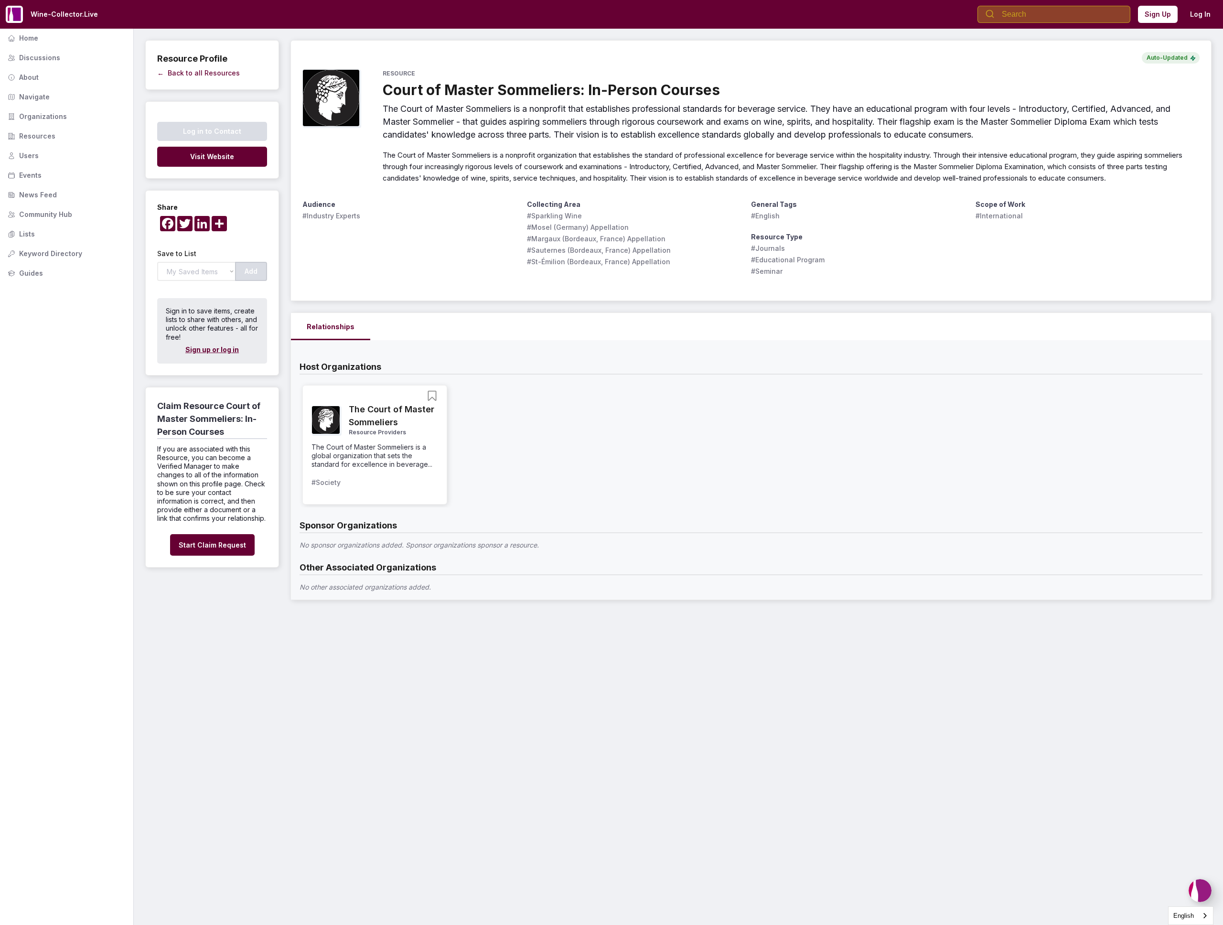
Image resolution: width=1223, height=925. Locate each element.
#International (999, 216)
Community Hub (39, 214)
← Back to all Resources (198, 73)
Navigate (28, 97)
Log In (1200, 14)
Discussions (33, 58)
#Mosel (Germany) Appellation (578, 227)
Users (22, 155)
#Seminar (767, 271)
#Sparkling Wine (554, 216)
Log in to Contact (212, 131)
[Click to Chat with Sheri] (1200, 890)
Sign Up (1158, 14)
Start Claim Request (212, 545)
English (1183, 915)
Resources (30, 136)
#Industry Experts (331, 216)
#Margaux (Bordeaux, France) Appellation (596, 239)
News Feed (31, 195)
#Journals (768, 248)
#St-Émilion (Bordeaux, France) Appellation (598, 262)
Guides (24, 273)
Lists (20, 234)
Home (22, 38)
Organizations (36, 116)
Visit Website (212, 156)
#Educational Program (788, 260)
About (22, 77)
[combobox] (1190, 915)
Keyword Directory (44, 253)
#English (765, 216)
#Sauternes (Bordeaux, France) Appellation (599, 250)
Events (24, 175)
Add (251, 271)
